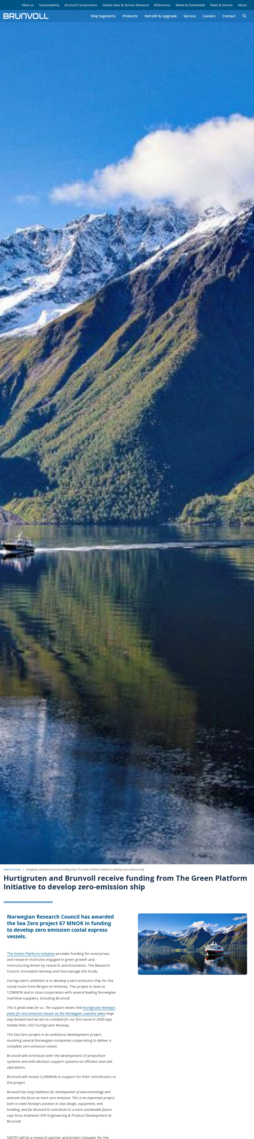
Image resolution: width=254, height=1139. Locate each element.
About (242, 5)
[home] (25, 16)
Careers (209, 16)
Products (130, 16)
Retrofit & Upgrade (161, 16)
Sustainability (49, 5)
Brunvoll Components (81, 5)
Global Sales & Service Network (125, 5)
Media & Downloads (190, 5)
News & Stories (221, 5)
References (162, 5)
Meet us (28, 5)
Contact (229, 16)
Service (190, 16)
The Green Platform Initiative (31, 953)
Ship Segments (103, 16)
